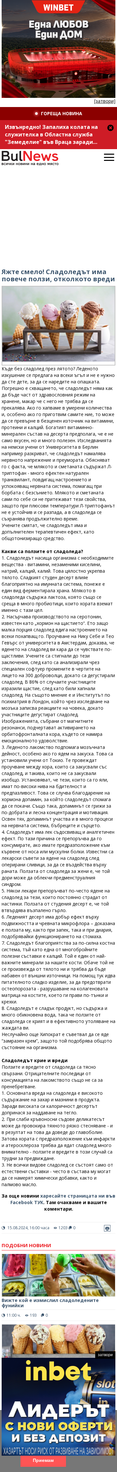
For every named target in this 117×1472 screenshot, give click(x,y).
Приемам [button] (43, 1460)
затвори (105, 1355)
